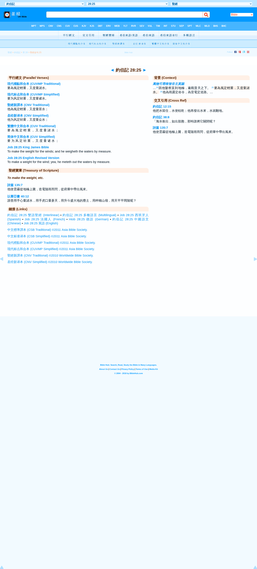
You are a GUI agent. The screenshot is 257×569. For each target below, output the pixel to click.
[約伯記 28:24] (4, 267)
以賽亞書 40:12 (18, 196)
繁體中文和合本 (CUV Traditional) (31, 126)
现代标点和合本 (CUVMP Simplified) (33, 94)
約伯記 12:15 (162, 106)
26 (161, 92)
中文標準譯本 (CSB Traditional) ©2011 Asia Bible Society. (47, 230)
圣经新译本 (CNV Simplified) (28, 115)
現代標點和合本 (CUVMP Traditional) (33, 84)
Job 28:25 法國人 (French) (45, 219)
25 (213, 87)
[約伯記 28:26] (252, 267)
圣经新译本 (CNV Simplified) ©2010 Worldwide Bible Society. (50, 262)
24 (157, 87)
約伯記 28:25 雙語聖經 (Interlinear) (33, 215)
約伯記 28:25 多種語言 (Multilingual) (89, 215)
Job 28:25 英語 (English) (41, 223)
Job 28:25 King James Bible (28, 147)
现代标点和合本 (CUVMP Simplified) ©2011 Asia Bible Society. (51, 249)
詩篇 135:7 (15, 185)
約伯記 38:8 (161, 117)
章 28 (25, 52)
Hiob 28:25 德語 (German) (88, 219)
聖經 (10, 52)
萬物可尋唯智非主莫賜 (168, 84)
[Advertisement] (128, 294)
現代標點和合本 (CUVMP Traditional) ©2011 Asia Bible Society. (51, 242)
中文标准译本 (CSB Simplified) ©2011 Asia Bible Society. (47, 236)
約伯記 (17, 52)
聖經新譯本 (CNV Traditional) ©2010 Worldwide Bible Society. (50, 255)
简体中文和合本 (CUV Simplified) (31, 136)
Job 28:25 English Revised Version (33, 158)
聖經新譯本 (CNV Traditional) (28, 105)
